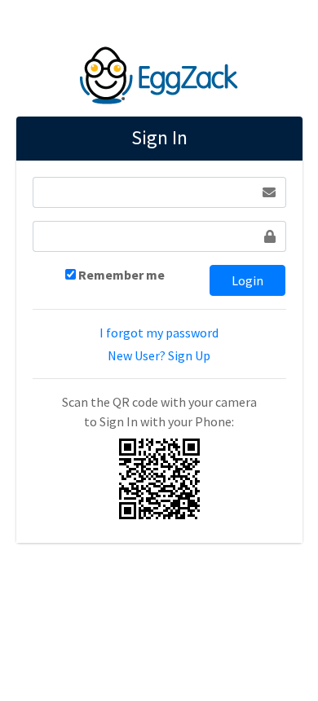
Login (247, 280)
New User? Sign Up (159, 355)
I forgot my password (159, 332)
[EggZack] (159, 72)
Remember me (121, 275)
